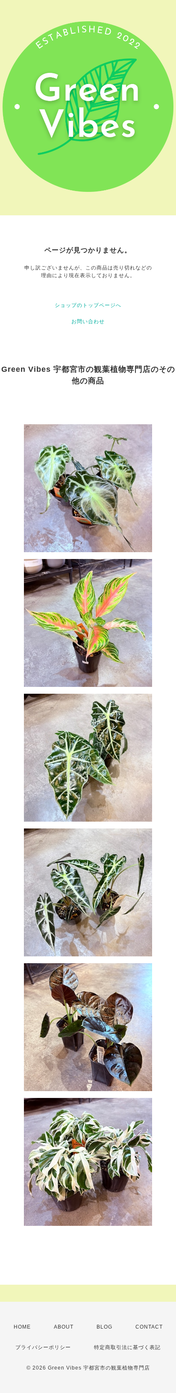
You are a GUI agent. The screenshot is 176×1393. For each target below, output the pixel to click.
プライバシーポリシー (43, 1347)
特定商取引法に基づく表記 (127, 1347)
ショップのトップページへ (88, 305)
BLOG (104, 1327)
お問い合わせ (88, 321)
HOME (22, 1327)
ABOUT (63, 1327)
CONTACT (149, 1327)
